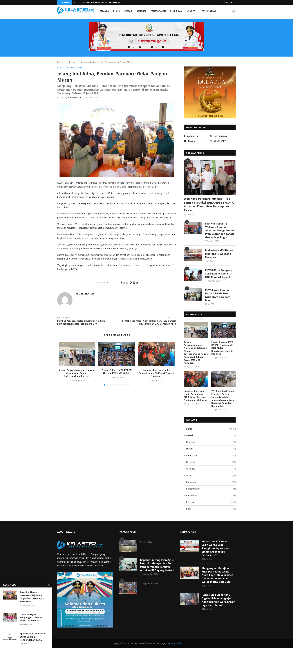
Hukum (211, 448)
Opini (211, 475)
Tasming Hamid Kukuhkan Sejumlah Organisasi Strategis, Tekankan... (32, 597)
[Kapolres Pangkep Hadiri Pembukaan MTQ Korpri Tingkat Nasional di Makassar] (156, 354)
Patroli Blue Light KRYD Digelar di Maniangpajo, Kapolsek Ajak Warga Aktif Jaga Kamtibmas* (218, 600)
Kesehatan (211, 455)
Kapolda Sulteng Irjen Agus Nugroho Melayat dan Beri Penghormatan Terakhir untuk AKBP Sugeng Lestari (157, 565)
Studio (178, 643)
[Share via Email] (137, 282)
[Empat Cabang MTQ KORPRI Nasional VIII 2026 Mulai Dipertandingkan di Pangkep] (116, 354)
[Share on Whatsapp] (127, 282)
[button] (75, 2)
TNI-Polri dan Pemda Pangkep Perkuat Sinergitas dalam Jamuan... (114, 2)
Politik (211, 508)
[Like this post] (118, 282)
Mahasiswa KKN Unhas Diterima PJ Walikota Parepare (219, 254)
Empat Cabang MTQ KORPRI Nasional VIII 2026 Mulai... (117, 372)
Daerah (128, 11)
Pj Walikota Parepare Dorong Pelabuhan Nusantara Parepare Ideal (218, 295)
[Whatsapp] (235, 2)
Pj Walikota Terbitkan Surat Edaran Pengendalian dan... (32, 636)
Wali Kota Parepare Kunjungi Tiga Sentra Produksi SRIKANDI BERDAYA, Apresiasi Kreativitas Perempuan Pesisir (209, 204)
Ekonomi (211, 442)
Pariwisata (211, 482)
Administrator (74, 97)
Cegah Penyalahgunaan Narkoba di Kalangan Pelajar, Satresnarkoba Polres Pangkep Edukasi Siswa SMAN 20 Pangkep (196, 352)
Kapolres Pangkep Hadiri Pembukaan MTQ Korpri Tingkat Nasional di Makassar (196, 395)
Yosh (172, 643)
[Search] (228, 11)
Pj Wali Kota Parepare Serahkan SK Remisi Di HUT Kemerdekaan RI (218, 274)
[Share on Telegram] (131, 282)
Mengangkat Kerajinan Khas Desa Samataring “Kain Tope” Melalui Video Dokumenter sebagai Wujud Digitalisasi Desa (217, 575)
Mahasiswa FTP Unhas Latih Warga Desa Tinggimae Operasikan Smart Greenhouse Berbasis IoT (216, 548)
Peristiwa (211, 502)
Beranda (104, 11)
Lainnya (191, 11)
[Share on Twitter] (124, 282)
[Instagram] (227, 2)
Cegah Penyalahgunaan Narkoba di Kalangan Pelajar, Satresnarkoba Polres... (77, 373)
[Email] (231, 2)
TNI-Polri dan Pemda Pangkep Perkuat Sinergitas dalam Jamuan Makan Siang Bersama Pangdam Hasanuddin (223, 398)
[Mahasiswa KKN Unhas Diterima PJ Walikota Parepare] (193, 255)
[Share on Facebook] (121, 282)
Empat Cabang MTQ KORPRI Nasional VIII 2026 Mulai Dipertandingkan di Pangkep (222, 348)
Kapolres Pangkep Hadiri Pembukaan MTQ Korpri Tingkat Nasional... (156, 373)
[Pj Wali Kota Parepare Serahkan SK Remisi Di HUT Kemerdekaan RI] (193, 275)
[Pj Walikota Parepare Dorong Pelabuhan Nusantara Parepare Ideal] (193, 294)
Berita (116, 11)
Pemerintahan (158, 11)
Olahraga (211, 468)
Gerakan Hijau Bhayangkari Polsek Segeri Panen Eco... (31, 617)
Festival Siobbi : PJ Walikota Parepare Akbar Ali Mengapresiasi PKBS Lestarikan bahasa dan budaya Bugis (220, 230)
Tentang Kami (209, 11)
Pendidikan (176, 11)
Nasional (141, 11)
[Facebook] (223, 2)
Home (60, 62)
